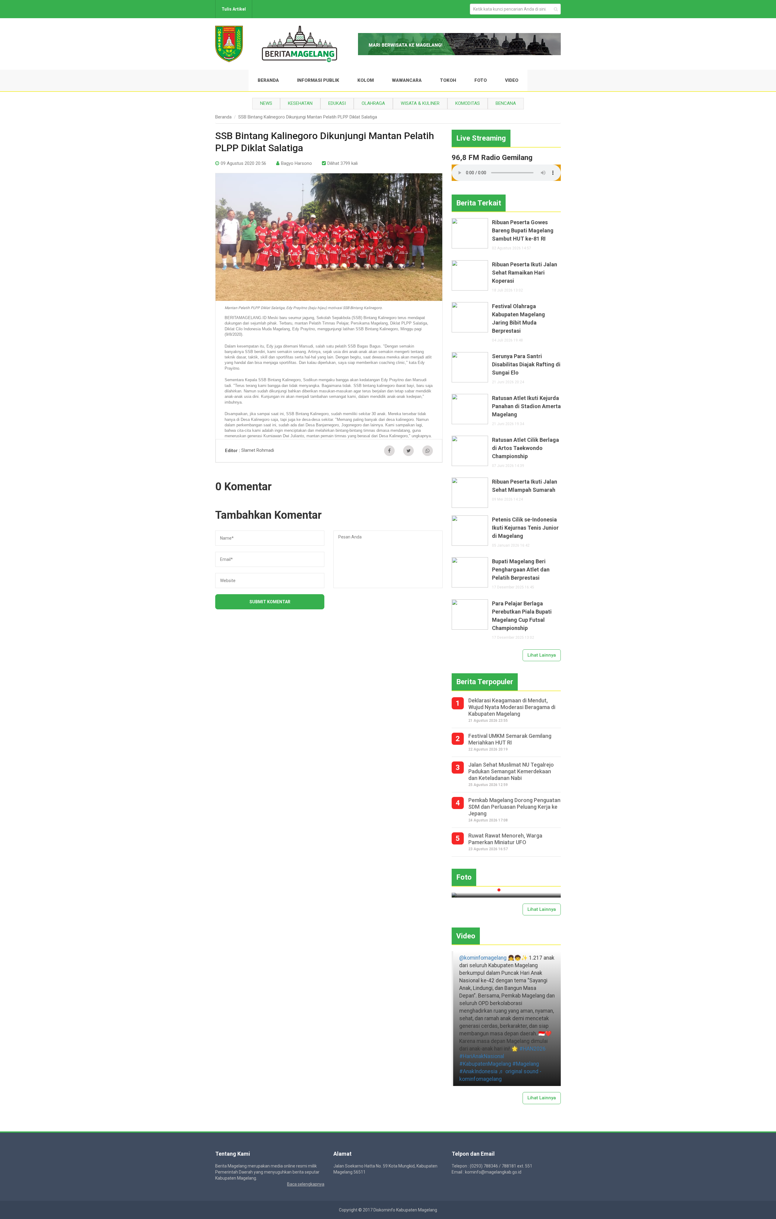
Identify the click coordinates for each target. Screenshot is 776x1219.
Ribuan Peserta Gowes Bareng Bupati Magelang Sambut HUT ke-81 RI (523, 230)
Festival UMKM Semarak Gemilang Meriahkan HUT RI (509, 739)
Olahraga (373, 103)
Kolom (365, 80)
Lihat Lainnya (541, 655)
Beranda (268, 80)
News (266, 103)
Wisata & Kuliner (420, 103)
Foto (480, 80)
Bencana (506, 103)
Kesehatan (300, 103)
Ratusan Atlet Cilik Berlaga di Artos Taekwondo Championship (525, 448)
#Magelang (525, 1064)
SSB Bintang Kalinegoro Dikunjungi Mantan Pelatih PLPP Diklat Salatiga (307, 117)
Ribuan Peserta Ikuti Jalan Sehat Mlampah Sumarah (524, 485)
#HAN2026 (532, 1049)
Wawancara (407, 80)
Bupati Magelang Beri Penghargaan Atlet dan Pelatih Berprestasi (521, 569)
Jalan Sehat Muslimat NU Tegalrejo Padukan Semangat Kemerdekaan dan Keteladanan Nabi (511, 771)
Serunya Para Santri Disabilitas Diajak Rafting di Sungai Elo (526, 364)
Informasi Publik (318, 80)
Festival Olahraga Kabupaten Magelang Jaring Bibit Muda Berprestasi (518, 318)
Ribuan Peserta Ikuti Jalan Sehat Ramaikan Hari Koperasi (524, 272)
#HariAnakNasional (481, 1056)
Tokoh (448, 80)
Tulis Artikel (234, 9)
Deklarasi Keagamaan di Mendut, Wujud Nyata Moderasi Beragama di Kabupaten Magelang (511, 707)
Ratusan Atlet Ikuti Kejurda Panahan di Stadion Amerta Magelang (526, 406)
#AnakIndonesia (478, 1071)
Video (511, 80)
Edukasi (337, 103)
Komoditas (467, 103)
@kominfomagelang (483, 958)
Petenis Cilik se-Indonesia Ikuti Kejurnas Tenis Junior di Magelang (525, 527)
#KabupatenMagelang (485, 1064)
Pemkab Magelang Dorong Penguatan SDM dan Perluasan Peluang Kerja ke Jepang (514, 807)
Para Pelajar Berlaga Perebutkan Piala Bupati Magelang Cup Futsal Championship (522, 615)
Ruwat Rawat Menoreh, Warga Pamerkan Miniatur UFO (505, 838)
